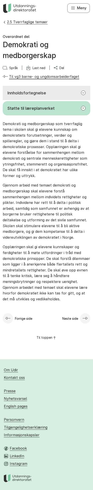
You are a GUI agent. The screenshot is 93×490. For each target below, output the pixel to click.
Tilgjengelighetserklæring (25, 427)
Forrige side (23, 318)
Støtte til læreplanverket (31, 108)
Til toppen (44, 337)
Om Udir (11, 370)
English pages (16, 406)
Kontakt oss (14, 377)
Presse (10, 391)
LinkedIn (17, 456)
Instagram (18, 463)
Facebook (18, 448)
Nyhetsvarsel (15, 398)
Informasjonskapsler (22, 435)
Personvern (14, 419)
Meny (81, 8)
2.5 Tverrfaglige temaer (27, 22)
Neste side (70, 318)
